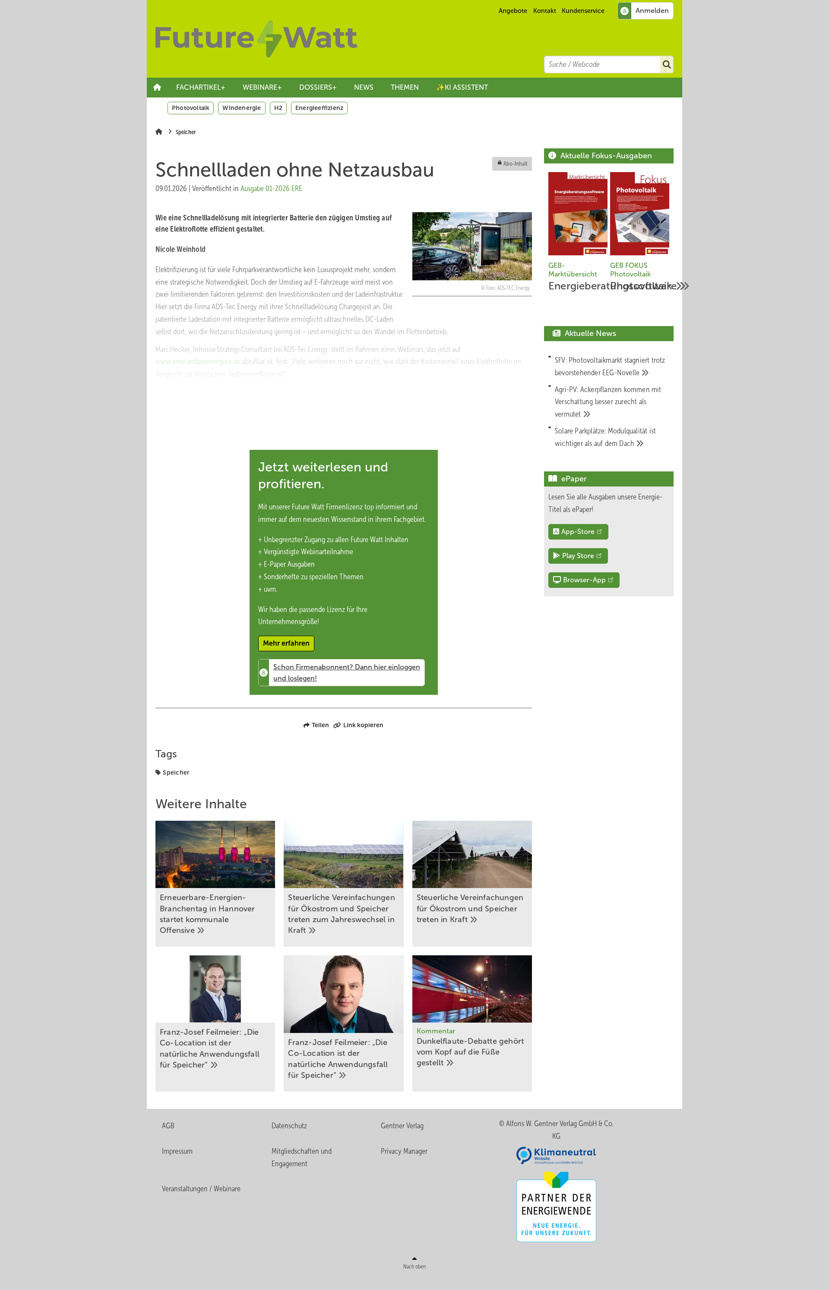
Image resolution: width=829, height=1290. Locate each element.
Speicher (176, 772)
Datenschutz (289, 1125)
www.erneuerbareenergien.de (197, 361)
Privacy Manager (404, 1151)
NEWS (363, 87)
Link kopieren (363, 725)
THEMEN (405, 87)
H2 (278, 107)
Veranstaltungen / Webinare (201, 1188)
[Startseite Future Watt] (418, 38)
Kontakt (544, 10)
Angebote (513, 10)
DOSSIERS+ (318, 87)
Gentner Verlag (402, 1125)
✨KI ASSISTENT (462, 87)
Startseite (157, 87)
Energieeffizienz (319, 107)
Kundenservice (583, 10)
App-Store (578, 531)
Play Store (578, 555)
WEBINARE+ (262, 87)
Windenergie (241, 107)
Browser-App (584, 580)
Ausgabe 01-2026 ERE (271, 188)
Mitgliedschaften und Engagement (302, 1157)
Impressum (177, 1151)
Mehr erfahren (286, 643)
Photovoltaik (190, 107)
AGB (168, 1125)
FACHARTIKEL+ (200, 87)
